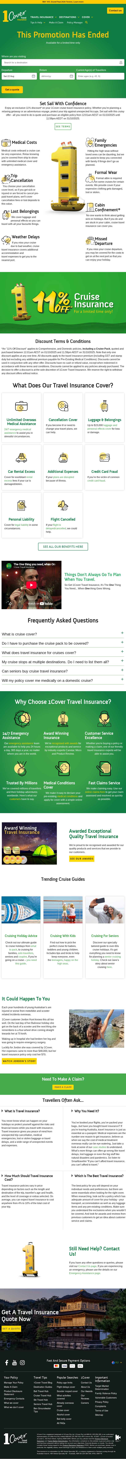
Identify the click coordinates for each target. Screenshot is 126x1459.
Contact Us (86, 1382)
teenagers (57, 960)
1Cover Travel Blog (43, 1382)
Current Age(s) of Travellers (91, 70)
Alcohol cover (63, 1414)
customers (15, 799)
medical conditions (67, 796)
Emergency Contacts (14, 1398)
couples (22, 956)
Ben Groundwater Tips (42, 1410)
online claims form (95, 792)
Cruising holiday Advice (21, 936)
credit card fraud (96, 480)
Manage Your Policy (13, 1382)
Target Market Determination (102, 1387)
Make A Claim (56, 22)
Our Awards (87, 1391)
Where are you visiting (14, 56)
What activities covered (64, 1397)
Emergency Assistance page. (85, 1273)
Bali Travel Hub (41, 1391)
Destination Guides (43, 1386)
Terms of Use (101, 1410)
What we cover (11, 1402)
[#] (63, 302)
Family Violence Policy (106, 1393)
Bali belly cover (64, 1418)
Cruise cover (63, 1410)
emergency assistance (21, 743)
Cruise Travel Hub (42, 1395)
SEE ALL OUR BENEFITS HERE (63, 546)
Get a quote (12, 89)
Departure (7, 70)
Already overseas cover (65, 1404)
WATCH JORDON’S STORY (19, 1061)
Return (43, 70)
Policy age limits (64, 1382)
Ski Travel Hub (41, 1399)
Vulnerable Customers (106, 1397)
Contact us (115, 10)
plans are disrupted (63, 477)
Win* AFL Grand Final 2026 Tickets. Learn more (63, 2)
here (109, 967)
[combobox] (61, 62)
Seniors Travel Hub (43, 1404)
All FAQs (61, 1423)
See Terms (63, 126)
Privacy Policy (101, 1401)
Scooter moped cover (67, 1391)
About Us (85, 1386)
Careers (85, 1402)
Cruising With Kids (63, 936)
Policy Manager (75, 22)
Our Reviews (85, 1397)
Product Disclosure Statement (13, 1393)
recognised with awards (65, 743)
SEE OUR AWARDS (81, 858)
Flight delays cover (66, 1386)
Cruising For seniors (105, 936)
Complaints (100, 1406)
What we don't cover (14, 1407)
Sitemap (99, 1414)
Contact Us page (87, 1266)
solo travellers (25, 953)
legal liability (22, 525)
